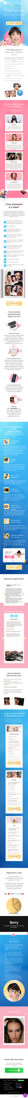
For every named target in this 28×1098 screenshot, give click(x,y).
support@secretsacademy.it (9, 1089)
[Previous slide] (1, 1032)
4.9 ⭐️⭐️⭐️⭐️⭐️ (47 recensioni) (14, 5)
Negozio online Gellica (8, 1087)
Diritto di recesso (7, 1084)
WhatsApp (21, 1080)
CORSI (9, 1080)
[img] (13, 555)
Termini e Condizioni (7, 1086)
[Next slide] (27, 1032)
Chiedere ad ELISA (12, 1070)
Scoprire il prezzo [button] (14, 808)
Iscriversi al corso (14, 23)
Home (11, 1096)
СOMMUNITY (14, 1080)
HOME (5, 1080)
